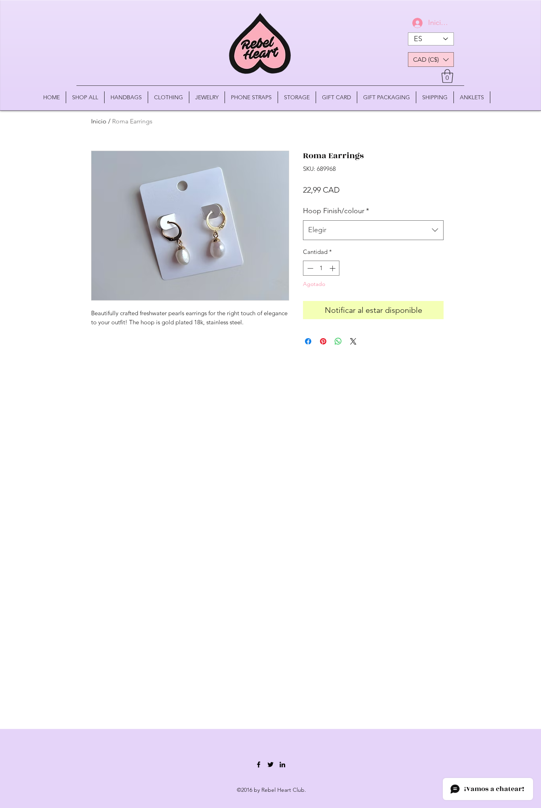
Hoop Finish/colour (336, 210)
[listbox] (431, 59)
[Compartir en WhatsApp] (338, 341)
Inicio (99, 121)
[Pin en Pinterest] (323, 341)
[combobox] (373, 230)
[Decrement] (309, 268)
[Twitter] (270, 764)
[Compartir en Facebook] (308, 341)
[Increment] (333, 268)
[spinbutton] (321, 268)
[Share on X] (353, 341)
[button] (431, 59)
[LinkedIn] (282, 764)
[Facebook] (259, 764)
